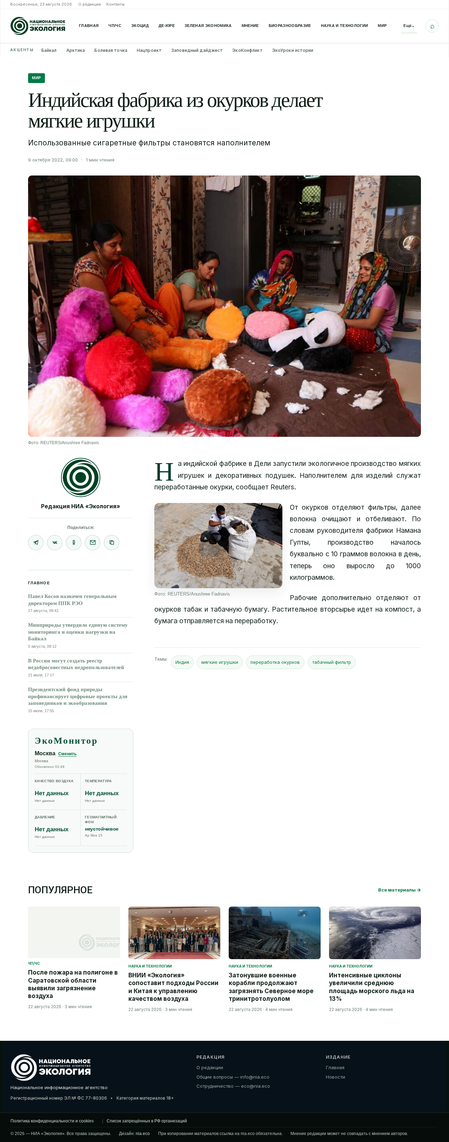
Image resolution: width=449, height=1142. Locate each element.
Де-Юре (167, 25)
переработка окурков (275, 662)
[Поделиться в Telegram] (35, 542)
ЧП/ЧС (114, 25)
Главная (89, 25)
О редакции (89, 4)
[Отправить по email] (92, 542)
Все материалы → (399, 890)
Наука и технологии (344, 25)
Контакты (115, 4)
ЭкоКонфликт (247, 50)
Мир (382, 25)
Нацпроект (149, 50)
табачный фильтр (331, 662)
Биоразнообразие (290, 25)
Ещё (409, 25)
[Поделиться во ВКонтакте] (54, 542)
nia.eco (143, 1133)
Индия (182, 662)
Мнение (250, 25)
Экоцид (140, 25)
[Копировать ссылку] (111, 542)
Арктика (75, 50)
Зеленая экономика (208, 25)
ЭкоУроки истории (293, 50)
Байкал (49, 50)
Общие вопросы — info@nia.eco (232, 1077)
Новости (335, 1077)
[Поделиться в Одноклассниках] (73, 542)
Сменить (67, 753)
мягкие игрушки (219, 662)
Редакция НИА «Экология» (80, 506)
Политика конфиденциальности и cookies (52, 1121)
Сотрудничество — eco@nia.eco (233, 1086)
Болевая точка (110, 50)
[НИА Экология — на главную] (38, 25)
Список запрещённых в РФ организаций (147, 1121)
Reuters (282, 487)
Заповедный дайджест (197, 50)
